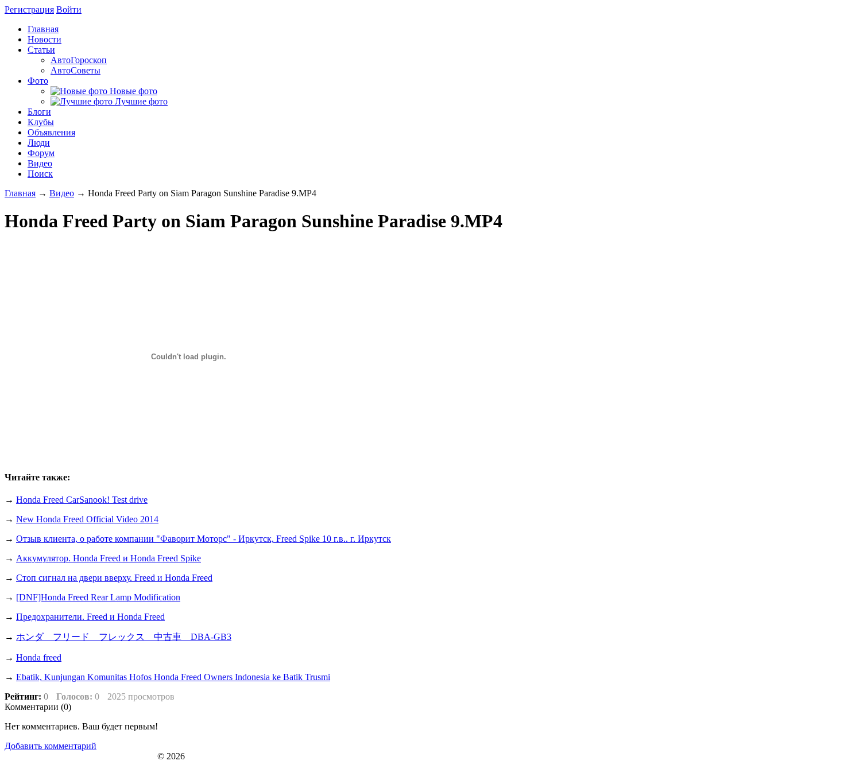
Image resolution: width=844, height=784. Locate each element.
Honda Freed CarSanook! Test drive (82, 499)
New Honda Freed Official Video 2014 (87, 519)
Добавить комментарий (50, 746)
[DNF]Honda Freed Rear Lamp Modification (98, 597)
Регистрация (29, 9)
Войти (69, 9)
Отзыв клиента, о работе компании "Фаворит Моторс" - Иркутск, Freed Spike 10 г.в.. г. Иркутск (203, 539)
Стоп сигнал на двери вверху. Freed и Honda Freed (114, 578)
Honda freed (38, 657)
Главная (20, 193)
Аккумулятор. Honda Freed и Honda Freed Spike (108, 558)
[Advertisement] (742, 549)
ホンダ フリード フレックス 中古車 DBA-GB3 (123, 637)
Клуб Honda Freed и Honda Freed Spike (80, 756)
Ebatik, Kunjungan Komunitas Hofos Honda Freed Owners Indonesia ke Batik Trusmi (173, 677)
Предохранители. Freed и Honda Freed (90, 617)
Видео (61, 193)
